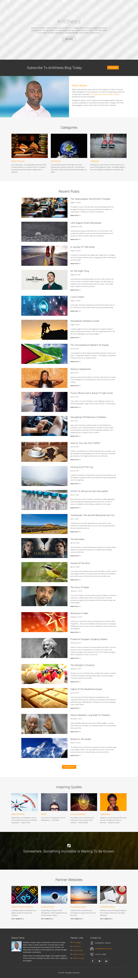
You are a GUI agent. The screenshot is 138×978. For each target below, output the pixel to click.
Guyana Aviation (79, 954)
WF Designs (77, 942)
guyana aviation (78, 906)
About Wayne (79, 85)
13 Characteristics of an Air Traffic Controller (104, 94)
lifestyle (94, 161)
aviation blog (47, 906)
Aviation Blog (78, 950)
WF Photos (77, 946)
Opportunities (18, 814)
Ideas (43, 814)
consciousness (78, 814)
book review (17, 161)
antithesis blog (107, 906)
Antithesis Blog (78, 958)
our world (56, 161)
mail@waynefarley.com (103, 949)
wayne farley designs (22, 906)
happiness (105, 814)
